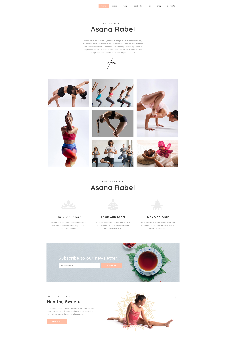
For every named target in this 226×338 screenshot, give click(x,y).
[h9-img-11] (112, 93)
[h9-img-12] (157, 108)
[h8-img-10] (68, 93)
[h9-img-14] (112, 123)
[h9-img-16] (157, 153)
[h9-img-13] (68, 138)
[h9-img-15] (112, 153)
